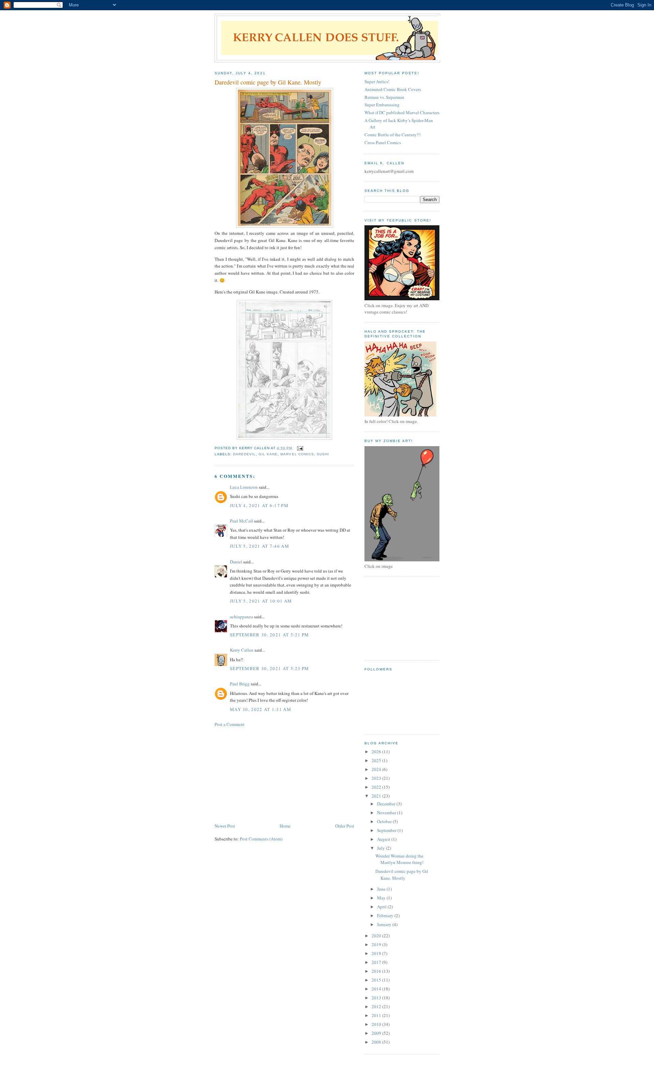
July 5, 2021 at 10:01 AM (261, 601)
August (384, 839)
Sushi (323, 454)
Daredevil (244, 454)
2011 (377, 1015)
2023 (377, 778)
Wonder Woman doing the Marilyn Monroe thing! (399, 859)
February (385, 915)
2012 (377, 1006)
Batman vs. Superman (384, 97)
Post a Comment (230, 724)
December (386, 804)
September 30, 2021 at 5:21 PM (269, 635)
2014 (377, 989)
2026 (377, 751)
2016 (377, 971)
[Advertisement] (266, 774)
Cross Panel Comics (382, 142)
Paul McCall (241, 521)
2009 (377, 1033)
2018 (377, 953)
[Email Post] (300, 448)
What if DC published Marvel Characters (401, 112)
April (382, 907)
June (382, 889)
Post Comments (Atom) (261, 839)
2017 (377, 962)
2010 (377, 1024)
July (381, 848)
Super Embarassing (382, 105)
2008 (377, 1042)
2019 (377, 944)
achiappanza (241, 616)
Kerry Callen (241, 650)
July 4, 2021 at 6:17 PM (259, 505)
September (387, 830)
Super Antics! (376, 81)
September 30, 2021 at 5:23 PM (269, 668)
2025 (377, 760)
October (385, 821)
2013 (377, 998)
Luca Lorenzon (244, 487)
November (387, 812)
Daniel (236, 562)
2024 (377, 769)
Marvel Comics (297, 454)
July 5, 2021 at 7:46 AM (259, 546)
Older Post (344, 826)
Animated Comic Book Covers (392, 89)
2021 (377, 796)
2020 (377, 936)
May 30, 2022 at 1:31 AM (260, 709)
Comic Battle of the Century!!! (392, 135)
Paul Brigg (240, 684)
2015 (377, 980)
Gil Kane (268, 454)
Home (285, 826)
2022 (377, 787)
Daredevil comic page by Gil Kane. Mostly (401, 874)
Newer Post (225, 826)
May (382, 898)
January (384, 924)
